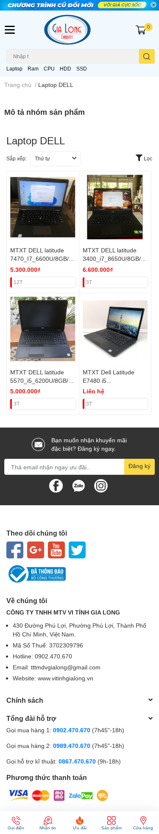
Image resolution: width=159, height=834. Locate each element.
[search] (147, 56)
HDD (65, 68)
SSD (81, 68)
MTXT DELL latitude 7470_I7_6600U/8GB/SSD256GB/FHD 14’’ (41, 258)
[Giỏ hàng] (141, 30)
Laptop (14, 68)
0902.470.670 (71, 730)
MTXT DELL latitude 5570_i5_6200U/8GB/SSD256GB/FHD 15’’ (41, 380)
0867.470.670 (78, 761)
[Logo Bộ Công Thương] (79, 574)
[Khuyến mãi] (79, 5)
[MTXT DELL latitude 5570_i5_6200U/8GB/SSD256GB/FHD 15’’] (42, 329)
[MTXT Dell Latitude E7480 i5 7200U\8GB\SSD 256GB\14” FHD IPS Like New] (115, 329)
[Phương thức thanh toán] (58, 795)
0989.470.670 (72, 745)
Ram (33, 68)
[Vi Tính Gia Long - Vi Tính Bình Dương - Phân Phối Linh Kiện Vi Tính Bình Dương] (79, 30)
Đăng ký (139, 465)
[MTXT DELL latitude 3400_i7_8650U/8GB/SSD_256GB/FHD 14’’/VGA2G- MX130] (115, 207)
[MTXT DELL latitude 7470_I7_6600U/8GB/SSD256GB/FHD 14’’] (42, 207)
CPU (49, 68)
